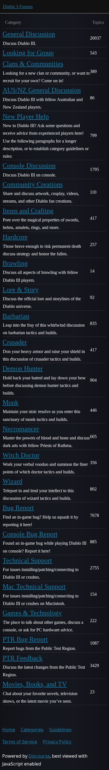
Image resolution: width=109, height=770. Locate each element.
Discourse (39, 756)
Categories (32, 730)
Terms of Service (19, 742)
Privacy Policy (57, 742)
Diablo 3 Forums (18, 6)
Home (8, 730)
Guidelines (60, 730)
